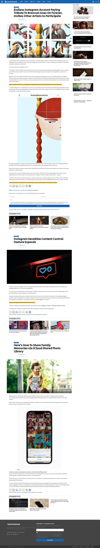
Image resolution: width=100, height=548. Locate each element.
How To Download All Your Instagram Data (60, 331)
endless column (32, 209)
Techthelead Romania (12, 532)
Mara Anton (22, 19)
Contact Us (87, 546)
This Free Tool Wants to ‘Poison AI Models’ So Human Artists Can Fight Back (18, 227)
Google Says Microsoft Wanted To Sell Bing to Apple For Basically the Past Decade (18, 510)
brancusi (25, 209)
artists (21, 209)
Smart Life (32, 1)
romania (45, 209)
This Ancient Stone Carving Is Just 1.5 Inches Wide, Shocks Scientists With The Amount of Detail (60, 227)
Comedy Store (21, 532)
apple (18, 492)
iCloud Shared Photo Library (27, 492)
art (27, 67)
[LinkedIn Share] (17, 186)
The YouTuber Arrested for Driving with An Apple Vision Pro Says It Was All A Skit (60, 501)
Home (21, 1)
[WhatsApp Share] (23, 186)
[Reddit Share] (20, 186)
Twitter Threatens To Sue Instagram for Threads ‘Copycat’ (18, 331)
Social (43, 1)
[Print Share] (30, 186)
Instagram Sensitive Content (39, 314)
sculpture (56, 209)
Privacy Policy (75, 546)
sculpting (50, 209)
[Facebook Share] (10, 186)
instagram (39, 209)
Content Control (21, 314)
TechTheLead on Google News (20, 190)
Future (49, 1)
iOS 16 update (39, 492)
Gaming (38, 1)
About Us (81, 546)
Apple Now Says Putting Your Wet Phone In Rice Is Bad (38, 509)
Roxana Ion (22, 245)
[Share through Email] (26, 186)
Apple (10, 402)
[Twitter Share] (13, 186)
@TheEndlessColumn (25, 91)
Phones (26, 1)
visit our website (23, 203)
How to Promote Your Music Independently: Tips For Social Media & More (39, 227)
